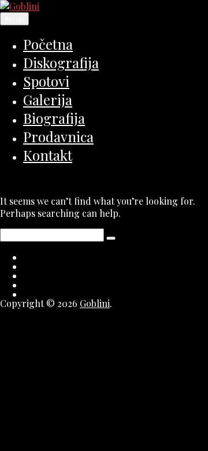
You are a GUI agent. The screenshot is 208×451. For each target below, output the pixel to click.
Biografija (54, 118)
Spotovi (46, 81)
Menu (14, 19)
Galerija (47, 99)
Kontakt (47, 155)
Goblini (95, 303)
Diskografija (61, 62)
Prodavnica (58, 136)
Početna (48, 44)
